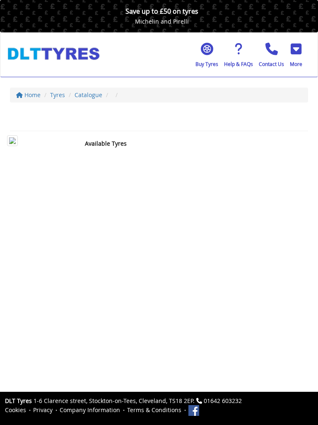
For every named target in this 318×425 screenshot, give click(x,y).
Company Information (90, 410)
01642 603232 (223, 401)
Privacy (43, 410)
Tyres (57, 95)
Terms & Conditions (154, 410)
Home (32, 95)
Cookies (15, 410)
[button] (296, 54)
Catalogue (88, 95)
